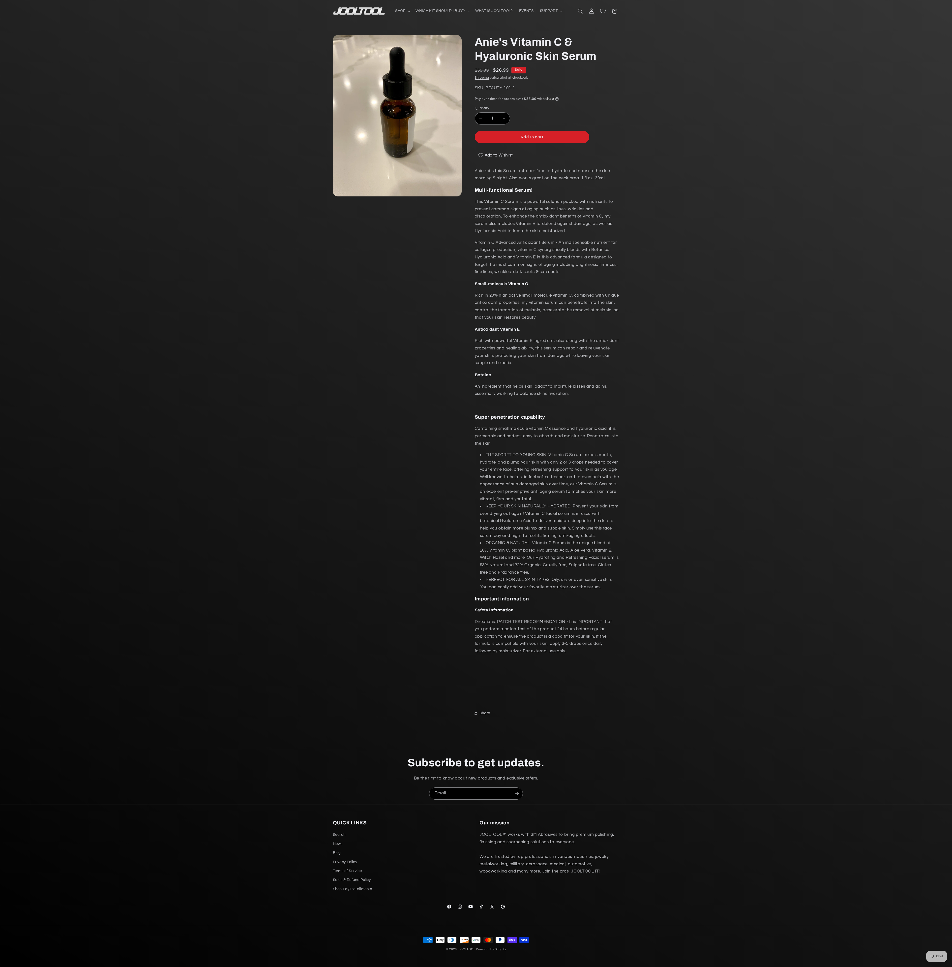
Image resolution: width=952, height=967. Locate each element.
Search (339, 835)
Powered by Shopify (491, 949)
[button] (402, 11)
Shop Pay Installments (352, 889)
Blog (337, 853)
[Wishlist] (603, 11)
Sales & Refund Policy (352, 880)
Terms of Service (347, 871)
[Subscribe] (517, 793)
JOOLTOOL (467, 949)
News (338, 844)
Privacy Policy (345, 862)
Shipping (482, 77)
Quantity (482, 108)
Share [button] (485, 713)
